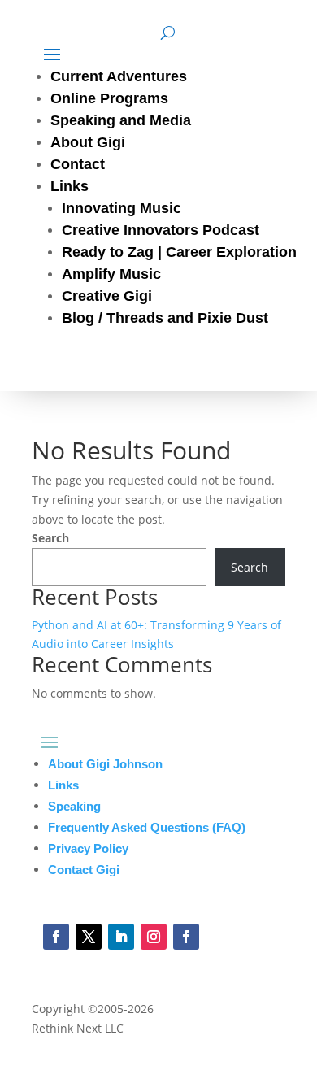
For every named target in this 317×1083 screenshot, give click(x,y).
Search (50, 538)
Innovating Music (121, 208)
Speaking (74, 806)
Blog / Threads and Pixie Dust (165, 318)
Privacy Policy (88, 848)
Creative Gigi (107, 296)
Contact (77, 164)
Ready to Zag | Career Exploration (179, 252)
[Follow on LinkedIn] (121, 937)
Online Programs (109, 98)
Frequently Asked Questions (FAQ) (146, 827)
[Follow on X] (89, 937)
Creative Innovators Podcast (160, 230)
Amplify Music (111, 274)
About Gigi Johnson (105, 764)
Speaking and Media (120, 120)
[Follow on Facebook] (56, 937)
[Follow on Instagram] (154, 937)
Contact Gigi (83, 869)
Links (69, 186)
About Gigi (87, 142)
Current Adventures (118, 76)
